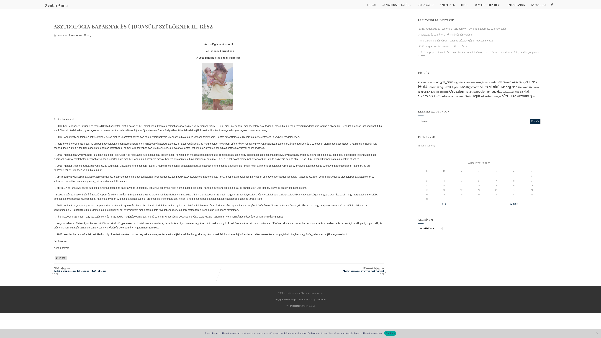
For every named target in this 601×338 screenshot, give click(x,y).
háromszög (435, 87)
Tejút (476, 96)
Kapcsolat (538, 4)
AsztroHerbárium (487, 4)
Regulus (518, 91)
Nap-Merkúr (523, 87)
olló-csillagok (442, 91)
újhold (533, 96)
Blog (464, 4)
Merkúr (494, 87)
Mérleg (506, 87)
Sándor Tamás (307, 306)
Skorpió (424, 96)
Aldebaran (422, 82)
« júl (444, 203)
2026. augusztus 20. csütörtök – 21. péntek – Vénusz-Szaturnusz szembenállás (462, 28)
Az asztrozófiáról (395, 4)
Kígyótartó (472, 87)
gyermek (62, 258)
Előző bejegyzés (80, 269)
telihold (485, 96)
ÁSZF (281, 293)
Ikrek (447, 87)
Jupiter (455, 87)
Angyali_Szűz (444, 82)
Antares (467, 82)
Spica (434, 96)
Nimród (422, 91)
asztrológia (477, 82)
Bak (499, 82)
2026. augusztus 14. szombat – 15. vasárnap (443, 46)
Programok (516, 4)
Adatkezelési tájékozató (297, 293)
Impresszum (317, 293)
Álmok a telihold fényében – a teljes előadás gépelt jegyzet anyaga (456, 40)
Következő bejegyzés (363, 269)
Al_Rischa (431, 82)
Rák (527, 91)
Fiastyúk (524, 82)
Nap (514, 87)
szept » (514, 203)
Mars (484, 87)
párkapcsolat (508, 92)
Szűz (468, 96)
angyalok (458, 82)
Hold (422, 86)
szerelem (460, 97)
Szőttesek (447, 4)
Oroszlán (456, 91)
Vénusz (509, 96)
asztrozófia (490, 82)
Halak (533, 82)
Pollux (473, 92)
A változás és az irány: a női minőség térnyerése (445, 34)
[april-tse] (219, 112)
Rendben (390, 333)
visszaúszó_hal (495, 97)
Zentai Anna (56, 5)
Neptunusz (534, 87)
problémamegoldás (489, 91)
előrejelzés (513, 82)
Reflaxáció (426, 4)
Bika (505, 82)
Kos (463, 87)
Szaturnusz (446, 96)
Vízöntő (523, 96)
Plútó (467, 92)
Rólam (371, 4)
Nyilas (431, 91)
